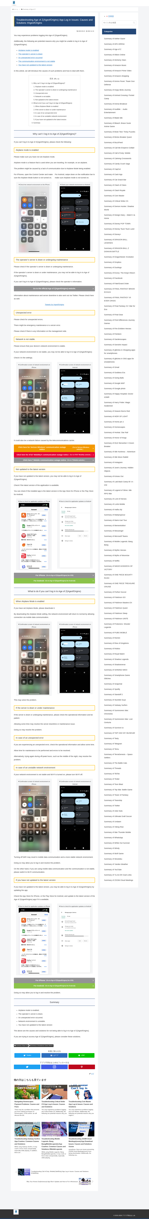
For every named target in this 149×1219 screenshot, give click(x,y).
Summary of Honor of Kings (115, 438)
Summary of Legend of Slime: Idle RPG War (118, 492)
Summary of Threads (112, 768)
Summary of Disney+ (112, 234)
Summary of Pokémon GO (114, 597)
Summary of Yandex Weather (116, 864)
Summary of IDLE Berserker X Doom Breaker (119, 444)
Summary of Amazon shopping (116, 76)
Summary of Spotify (112, 689)
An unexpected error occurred (30, 58)
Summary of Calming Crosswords (117, 158)
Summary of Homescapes (114, 427)
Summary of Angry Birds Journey (117, 90)
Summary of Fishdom (112, 334)
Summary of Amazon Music (115, 65)
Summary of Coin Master (114, 196)
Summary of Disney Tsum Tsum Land (119, 229)
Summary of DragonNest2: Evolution (119, 257)
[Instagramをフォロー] (54, 1067)
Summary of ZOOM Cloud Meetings (118, 880)
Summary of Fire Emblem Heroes (117, 329)
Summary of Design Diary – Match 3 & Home (119, 216)
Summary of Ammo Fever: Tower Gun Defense (119, 83)
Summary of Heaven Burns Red (117, 411)
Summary (36, 123)
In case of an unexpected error (46, 113)
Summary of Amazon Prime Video (117, 71)
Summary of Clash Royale (114, 190)
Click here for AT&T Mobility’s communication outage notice (54, 455)
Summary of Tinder (112, 779)
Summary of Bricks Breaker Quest (118, 137)
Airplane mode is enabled (28, 50)
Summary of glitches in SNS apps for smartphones (119, 360)
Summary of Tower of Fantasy (116, 795)
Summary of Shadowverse (114, 665)
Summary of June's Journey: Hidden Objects (118, 469)
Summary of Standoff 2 (113, 694)
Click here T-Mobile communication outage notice (54, 460)
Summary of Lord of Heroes (115, 499)
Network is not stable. (43, 96)
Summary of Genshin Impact (115, 345)
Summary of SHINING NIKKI (115, 670)
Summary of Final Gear (113, 315)
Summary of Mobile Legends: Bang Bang (118, 543)
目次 (51, 79)
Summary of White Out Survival (117, 843)
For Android (54, 581)
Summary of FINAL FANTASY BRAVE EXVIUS (119, 290)
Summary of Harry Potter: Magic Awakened (117, 404)
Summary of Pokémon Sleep (115, 613)
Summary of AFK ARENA (114, 44)
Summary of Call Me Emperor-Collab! (119, 148)
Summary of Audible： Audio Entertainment (115, 111)
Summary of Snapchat (113, 684)
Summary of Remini (112, 638)
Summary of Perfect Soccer (115, 592)
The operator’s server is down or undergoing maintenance (56, 90)
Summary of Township (113, 800)
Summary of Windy (112, 848)
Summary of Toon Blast (113, 784)
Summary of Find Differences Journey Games (119, 321)
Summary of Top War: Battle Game (118, 790)
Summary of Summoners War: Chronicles (116, 712)
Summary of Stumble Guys (115, 700)
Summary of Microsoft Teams (116, 536)
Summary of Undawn (112, 822)
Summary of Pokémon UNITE (116, 619)
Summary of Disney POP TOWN (117, 224)
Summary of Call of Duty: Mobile (117, 153)
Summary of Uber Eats (113, 811)
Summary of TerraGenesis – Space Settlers (118, 756)
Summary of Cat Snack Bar (115, 180)
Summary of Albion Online (114, 55)
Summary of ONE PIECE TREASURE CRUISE (119, 585)
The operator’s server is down (30, 54)
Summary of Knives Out (113, 476)
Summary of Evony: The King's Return (119, 273)
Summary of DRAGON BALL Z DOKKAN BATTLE (116, 250)
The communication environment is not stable (36, 61)
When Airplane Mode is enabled (46, 106)
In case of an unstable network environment (50, 116)
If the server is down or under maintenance (50, 110)
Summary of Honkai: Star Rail (116, 432)
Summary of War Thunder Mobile (117, 832)
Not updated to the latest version (46, 100)
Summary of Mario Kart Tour (115, 520)
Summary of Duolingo (113, 267)
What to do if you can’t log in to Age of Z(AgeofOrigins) (52, 103)
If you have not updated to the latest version (50, 119)
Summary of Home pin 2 (114, 422)
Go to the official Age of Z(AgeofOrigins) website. (54, 289)
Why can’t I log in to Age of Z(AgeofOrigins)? (49, 83)
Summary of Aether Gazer (114, 39)
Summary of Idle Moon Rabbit (116, 457)
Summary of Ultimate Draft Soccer (118, 816)
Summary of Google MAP (114, 383)
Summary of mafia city (113, 510)
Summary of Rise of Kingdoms (116, 643)
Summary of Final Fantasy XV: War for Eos (119, 307)
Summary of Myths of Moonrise (116, 555)
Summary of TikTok (112, 774)
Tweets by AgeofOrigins (54, 305)
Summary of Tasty (111, 738)
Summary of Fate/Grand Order (116, 284)
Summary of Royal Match (114, 654)
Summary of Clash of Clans (115, 185)
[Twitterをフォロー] (27, 1067)
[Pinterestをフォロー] (82, 1067)
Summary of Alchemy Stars (115, 60)
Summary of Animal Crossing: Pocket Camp (119, 97)
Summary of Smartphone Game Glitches (42, 1045)
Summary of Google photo (114, 389)
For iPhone (54, 575)
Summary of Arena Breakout (115, 104)
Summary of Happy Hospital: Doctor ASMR (118, 395)
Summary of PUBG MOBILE (115, 633)
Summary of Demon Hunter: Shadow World (119, 208)
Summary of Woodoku (113, 859)
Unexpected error (41, 93)
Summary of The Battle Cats (115, 763)
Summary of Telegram (113, 744)
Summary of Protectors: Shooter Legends (117, 625)
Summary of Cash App (113, 174)
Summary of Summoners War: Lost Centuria (118, 720)
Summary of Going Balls (114, 378)
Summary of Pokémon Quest (116, 608)
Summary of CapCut (112, 169)
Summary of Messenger (113, 531)
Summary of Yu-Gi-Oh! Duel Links (118, 875)
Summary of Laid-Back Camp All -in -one (119, 483)
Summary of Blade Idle (113, 118)
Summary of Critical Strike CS (116, 201)
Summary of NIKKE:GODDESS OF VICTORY (118, 567)
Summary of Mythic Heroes (115, 550)
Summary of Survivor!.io (114, 728)
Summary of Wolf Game (114, 854)
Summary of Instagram (113, 462)
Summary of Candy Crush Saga (117, 164)
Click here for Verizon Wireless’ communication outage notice (53, 448)
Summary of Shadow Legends (116, 659)
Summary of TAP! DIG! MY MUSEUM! (119, 733)
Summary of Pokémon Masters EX (118, 603)
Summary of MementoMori (115, 526)
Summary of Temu (111, 749)
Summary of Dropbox (112, 262)
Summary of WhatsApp (113, 838)
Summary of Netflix (112, 561)
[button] (134, 22)
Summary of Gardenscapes (115, 339)
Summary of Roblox (112, 649)
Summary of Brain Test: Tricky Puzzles (119, 132)
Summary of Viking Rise (114, 827)
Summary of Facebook (113, 278)
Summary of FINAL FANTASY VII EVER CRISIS (117, 299)
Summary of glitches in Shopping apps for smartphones (119, 351)
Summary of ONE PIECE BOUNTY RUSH (118, 576)
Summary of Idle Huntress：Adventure (119, 452)
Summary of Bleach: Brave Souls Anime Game (117, 124)
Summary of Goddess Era (114, 373)
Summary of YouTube (113, 870)
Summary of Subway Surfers (115, 705)
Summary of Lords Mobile (114, 504)
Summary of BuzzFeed (113, 142)
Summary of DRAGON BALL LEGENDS (115, 241)
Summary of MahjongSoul (114, 515)
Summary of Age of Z (21, 1045)
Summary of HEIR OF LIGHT (116, 416)
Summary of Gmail (111, 367)
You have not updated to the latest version (35, 65)
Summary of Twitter (112, 806)
